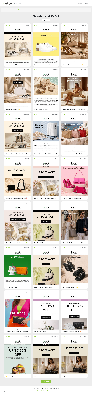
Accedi (86, 3)
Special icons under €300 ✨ (13, 109)
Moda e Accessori (13, 10)
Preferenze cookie (50, 391)
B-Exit (8, 25)
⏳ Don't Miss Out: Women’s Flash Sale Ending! (46, 376)
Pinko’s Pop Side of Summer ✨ (42, 109)
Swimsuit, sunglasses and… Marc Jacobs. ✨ (74, 154)
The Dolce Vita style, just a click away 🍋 (73, 65)
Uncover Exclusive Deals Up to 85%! (43, 287)
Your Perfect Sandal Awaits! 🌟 (70, 287)
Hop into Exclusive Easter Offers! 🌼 (72, 331)
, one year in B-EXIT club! (12, 287)
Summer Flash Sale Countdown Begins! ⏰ (17, 198)
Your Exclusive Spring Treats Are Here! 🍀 (16, 242)
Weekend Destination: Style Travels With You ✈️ (74, 242)
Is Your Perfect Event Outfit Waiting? (72, 198)
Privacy (3, 391)
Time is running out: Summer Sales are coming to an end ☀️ (17, 65)
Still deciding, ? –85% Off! (40, 331)
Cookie (43, 391)
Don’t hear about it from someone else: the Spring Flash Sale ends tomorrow (46, 198)
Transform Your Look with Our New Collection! (17, 331)
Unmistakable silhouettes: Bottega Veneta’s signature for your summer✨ (74, 109)
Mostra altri (46, 382)
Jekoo (4, 10)
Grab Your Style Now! (39, 242)
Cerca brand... (17, 6)
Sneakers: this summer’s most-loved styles (45, 65)
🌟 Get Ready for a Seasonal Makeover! (16, 376)
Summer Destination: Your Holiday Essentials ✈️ (46, 154)
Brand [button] (80, 3)
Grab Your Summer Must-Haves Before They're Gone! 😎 (17, 154)
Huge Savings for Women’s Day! (71, 376)
